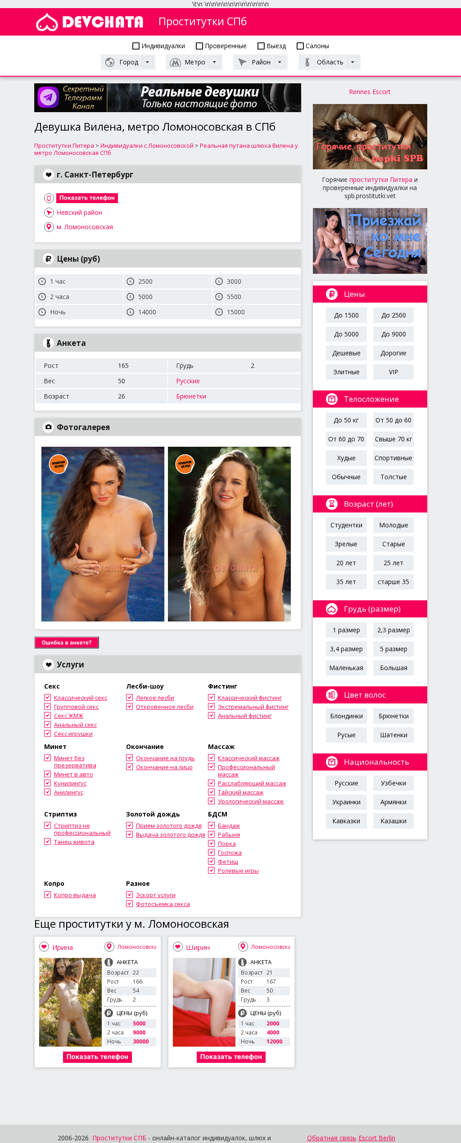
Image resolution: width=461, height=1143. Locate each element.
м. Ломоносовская (85, 226)
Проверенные (225, 45)
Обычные (346, 476)
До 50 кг (346, 420)
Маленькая (346, 667)
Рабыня (229, 834)
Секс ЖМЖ (68, 716)
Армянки (393, 802)
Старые (393, 544)
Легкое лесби (155, 698)
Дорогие (393, 353)
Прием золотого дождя (169, 825)
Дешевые (346, 353)
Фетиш (228, 861)
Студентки (346, 525)
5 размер (393, 648)
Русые (346, 734)
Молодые (393, 525)
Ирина (62, 947)
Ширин (198, 947)
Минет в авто (73, 774)
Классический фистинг (250, 698)
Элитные (346, 371)
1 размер (346, 630)
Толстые (393, 476)
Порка (227, 843)
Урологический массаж (251, 801)
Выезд (275, 45)
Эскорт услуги (156, 895)
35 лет (346, 581)
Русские (188, 380)
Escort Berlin (376, 1138)
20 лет (346, 562)
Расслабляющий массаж (252, 783)
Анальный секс (75, 725)
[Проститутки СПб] (89, 22)
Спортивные (393, 458)
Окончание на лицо (164, 767)
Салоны (316, 45)
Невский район (79, 212)
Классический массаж (249, 758)
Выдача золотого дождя (170, 834)
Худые (346, 458)
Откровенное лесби (165, 707)
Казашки (393, 820)
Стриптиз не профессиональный (82, 829)
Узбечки (393, 783)
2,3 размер (393, 630)
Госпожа (230, 852)
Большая (393, 667)
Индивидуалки (162, 45)
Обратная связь (332, 1138)
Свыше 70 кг (393, 439)
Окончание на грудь (165, 758)
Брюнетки (191, 396)
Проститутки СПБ (119, 1138)
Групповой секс (76, 707)
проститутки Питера (380, 179)
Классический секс (80, 698)
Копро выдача (75, 895)
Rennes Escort (370, 91)
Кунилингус (70, 783)
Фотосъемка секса (163, 904)
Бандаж (229, 825)
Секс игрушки (73, 734)
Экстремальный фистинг (253, 707)
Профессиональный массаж (246, 770)
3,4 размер (346, 648)
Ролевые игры (238, 870)
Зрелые (346, 544)
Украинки (346, 802)
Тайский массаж (240, 792)
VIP (393, 371)
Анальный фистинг (244, 716)
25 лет (393, 562)
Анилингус (68, 792)
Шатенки (393, 734)
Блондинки (346, 716)
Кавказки (346, 820)
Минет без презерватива (75, 761)
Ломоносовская (139, 947)
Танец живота (74, 842)
